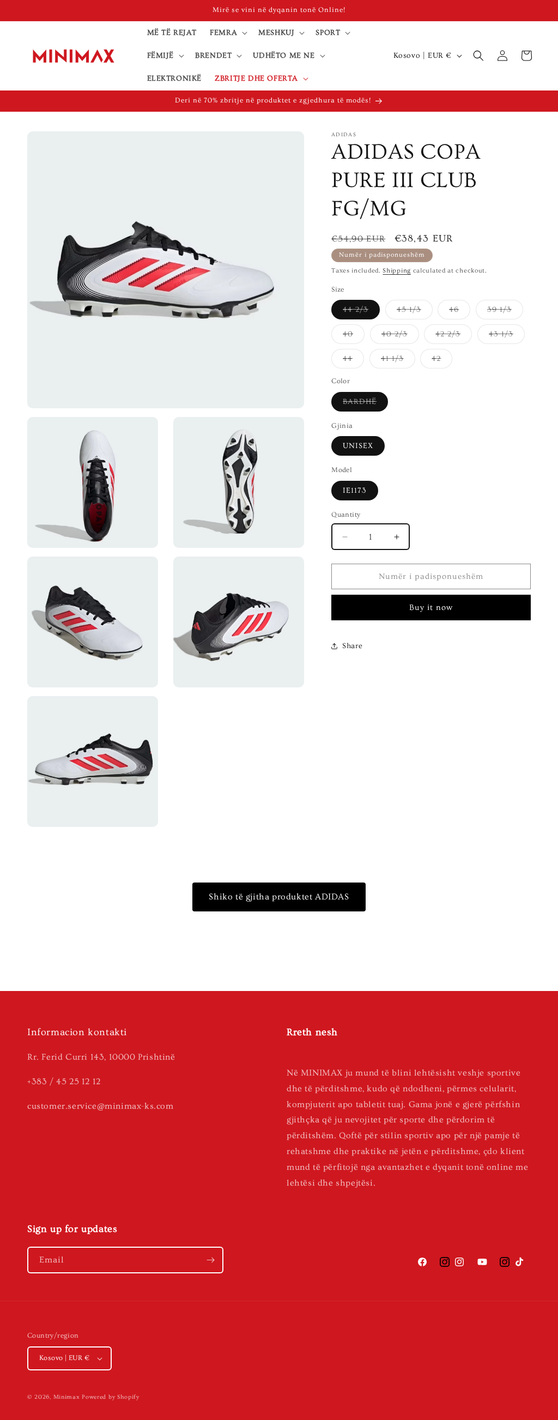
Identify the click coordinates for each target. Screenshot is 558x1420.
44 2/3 (361, 312)
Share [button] (352, 646)
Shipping (397, 270)
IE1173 (355, 490)
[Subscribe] (210, 1260)
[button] (227, 32)
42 (442, 361)
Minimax (66, 1396)
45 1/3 (415, 312)
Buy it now (431, 607)
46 (459, 312)
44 (353, 361)
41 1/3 (398, 361)
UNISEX (358, 446)
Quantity (345, 514)
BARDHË (365, 404)
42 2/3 (453, 336)
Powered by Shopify (111, 1396)
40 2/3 (400, 336)
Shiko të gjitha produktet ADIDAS (279, 897)
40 (354, 336)
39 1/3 (505, 312)
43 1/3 (507, 336)
